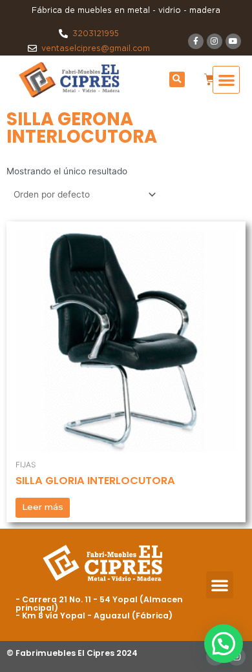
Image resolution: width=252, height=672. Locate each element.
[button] (177, 79)
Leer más (42, 507)
